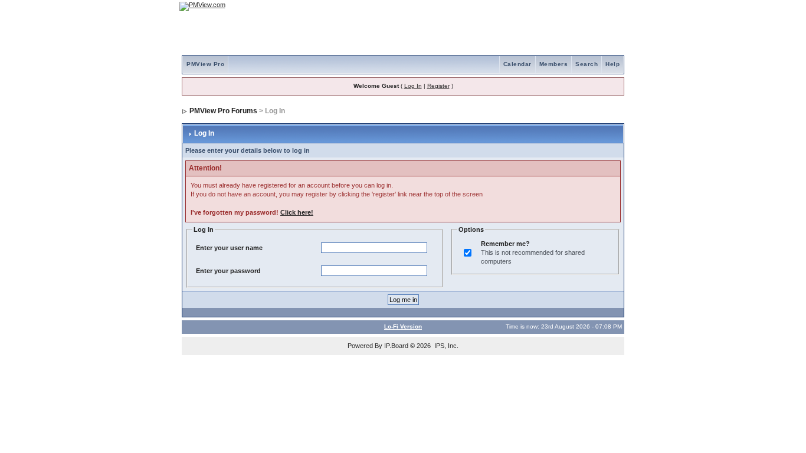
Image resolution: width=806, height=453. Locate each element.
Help (612, 64)
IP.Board (396, 345)
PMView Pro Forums (223, 111)
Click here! (296, 212)
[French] (609, 6)
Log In (413, 86)
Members (553, 64)
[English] (577, 6)
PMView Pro (205, 64)
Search (586, 64)
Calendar (517, 64)
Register (438, 86)
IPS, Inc (445, 345)
